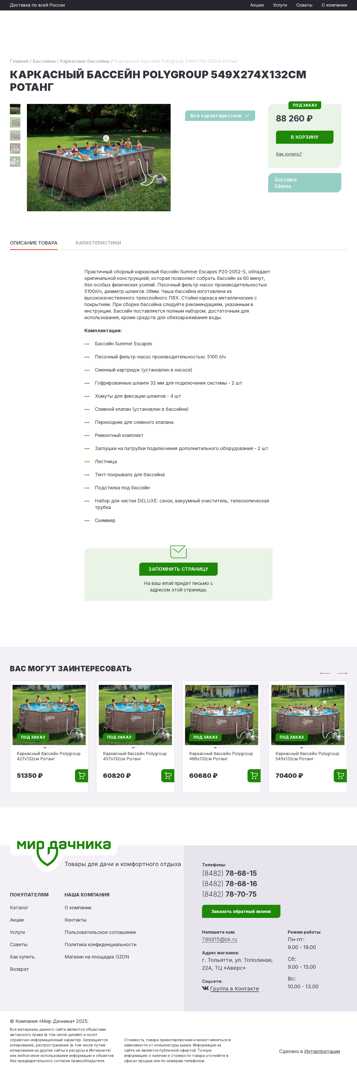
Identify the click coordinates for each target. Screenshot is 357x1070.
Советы (304, 5)
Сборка (282, 186)
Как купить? (289, 154)
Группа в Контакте (234, 988)
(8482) (229, 873)
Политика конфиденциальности (100, 944)
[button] (325, 673)
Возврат (19, 969)
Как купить (22, 957)
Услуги (280, 5)
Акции (257, 5)
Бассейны (44, 61)
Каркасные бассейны (85, 61)
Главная (19, 61)
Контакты (76, 920)
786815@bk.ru (219, 939)
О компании (334, 5)
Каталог (19, 907)
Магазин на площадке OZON (97, 957)
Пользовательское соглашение (100, 932)
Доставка (285, 179)
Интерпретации (322, 1051)
